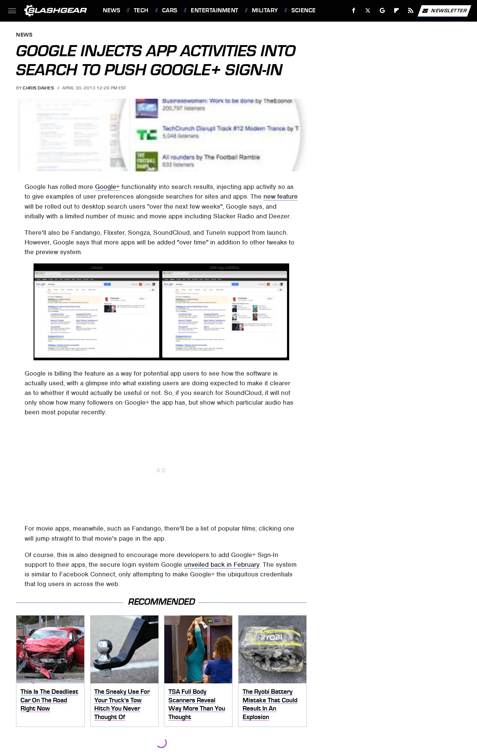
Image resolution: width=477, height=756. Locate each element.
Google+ (107, 187)
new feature (280, 196)
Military (265, 10)
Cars (169, 10)
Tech (141, 10)
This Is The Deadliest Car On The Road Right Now (49, 700)
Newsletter (449, 10)
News (111, 10)
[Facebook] (353, 10)
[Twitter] (368, 10)
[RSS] (410, 10)
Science (303, 10)
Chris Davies (38, 88)
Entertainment (214, 10)
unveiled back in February (221, 564)
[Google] (382, 10)
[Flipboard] (396, 10)
